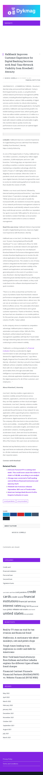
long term (26, 605)
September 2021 (8, 725)
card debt (6, 592)
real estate (23, 609)
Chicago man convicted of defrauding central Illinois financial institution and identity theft (23, 481)
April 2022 (6, 697)
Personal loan (8, 575)
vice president (22, 501)
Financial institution (33, 80)
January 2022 (7, 709)
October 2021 (7, 721)
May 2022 (6, 693)
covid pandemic (9, 501)
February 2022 (8, 705)
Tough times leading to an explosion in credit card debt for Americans (19, 648)
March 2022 (7, 701)
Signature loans (8, 583)
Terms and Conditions (10, 764)
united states (13, 613)
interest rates (12, 606)
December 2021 (8, 713)
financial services (27, 601)
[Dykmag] (21, 10)
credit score (17, 596)
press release (13, 609)
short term (31, 609)
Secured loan (7, 579)
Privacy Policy (7, 759)
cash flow (12, 592)
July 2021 (6, 733)
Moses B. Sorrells (11, 78)
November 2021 (8, 717)
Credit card (7, 567)
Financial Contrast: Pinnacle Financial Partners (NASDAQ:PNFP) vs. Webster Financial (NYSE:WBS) (21, 674)
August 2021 (7, 729)
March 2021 (7, 737)
